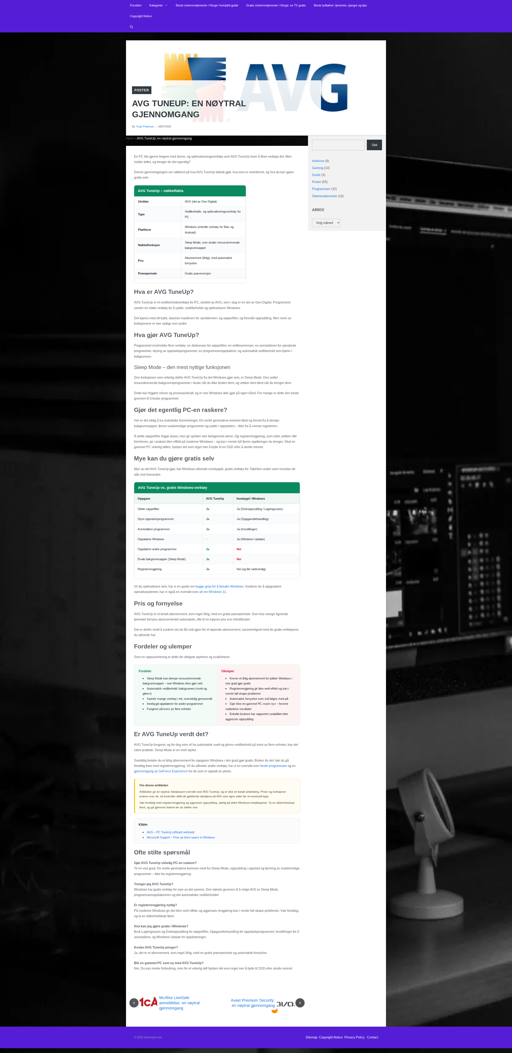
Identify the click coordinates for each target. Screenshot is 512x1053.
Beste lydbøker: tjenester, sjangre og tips (340, 5)
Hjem (130, 138)
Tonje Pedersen (145, 126)
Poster (141, 90)
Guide (316, 175)
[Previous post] (134, 1003)
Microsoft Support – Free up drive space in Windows (181, 837)
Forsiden (135, 5)
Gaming (317, 167)
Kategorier (156, 5)
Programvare (321, 189)
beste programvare (273, 766)
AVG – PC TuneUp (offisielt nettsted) (170, 832)
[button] (131, 27)
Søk (374, 144)
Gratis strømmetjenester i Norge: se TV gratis (276, 5)
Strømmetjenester (324, 196)
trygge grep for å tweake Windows (219, 586)
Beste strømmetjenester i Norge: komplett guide (207, 5)
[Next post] (300, 1003)
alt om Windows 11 (212, 592)
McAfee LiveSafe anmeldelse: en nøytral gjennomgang (179, 1002)
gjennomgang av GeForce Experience (161, 771)
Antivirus (318, 160)
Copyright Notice (141, 16)
